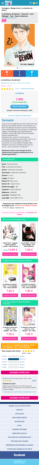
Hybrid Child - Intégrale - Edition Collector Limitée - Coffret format (10, 244)
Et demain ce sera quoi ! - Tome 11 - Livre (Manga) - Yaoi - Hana (10, 328)
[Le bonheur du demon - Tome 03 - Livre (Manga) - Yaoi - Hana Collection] (29, 273)
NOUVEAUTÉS (19, 422)
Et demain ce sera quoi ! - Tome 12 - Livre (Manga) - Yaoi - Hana (28, 328)
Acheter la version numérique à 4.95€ (19, 110)
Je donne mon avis (27, 89)
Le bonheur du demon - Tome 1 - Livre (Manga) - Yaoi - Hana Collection (10, 285)
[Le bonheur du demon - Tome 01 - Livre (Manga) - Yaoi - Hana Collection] (10, 273)
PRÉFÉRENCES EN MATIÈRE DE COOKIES (19, 445)
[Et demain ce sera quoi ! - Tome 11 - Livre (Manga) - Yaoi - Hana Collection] (10, 316)
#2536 (34, 381)
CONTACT (19, 410)
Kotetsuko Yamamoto (9, 18)
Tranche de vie (12, 164)
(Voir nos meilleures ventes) (27, 205)
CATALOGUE (19, 414)
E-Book (4, 20)
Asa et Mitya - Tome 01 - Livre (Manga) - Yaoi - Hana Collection (28, 244)
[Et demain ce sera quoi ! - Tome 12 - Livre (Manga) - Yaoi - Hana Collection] (29, 316)
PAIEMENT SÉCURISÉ (19, 429)
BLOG (20, 425)
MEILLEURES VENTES (19, 418)
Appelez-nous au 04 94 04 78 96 (19, 406)
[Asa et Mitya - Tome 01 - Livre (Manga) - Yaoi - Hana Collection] (29, 232)
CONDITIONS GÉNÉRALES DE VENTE (19, 449)
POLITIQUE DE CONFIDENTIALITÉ (19, 437)
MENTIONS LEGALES (19, 433)
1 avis (17, 89)
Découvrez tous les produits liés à (19, 213)
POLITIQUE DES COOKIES (19, 441)
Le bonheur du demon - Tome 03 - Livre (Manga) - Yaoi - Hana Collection (28, 285)
